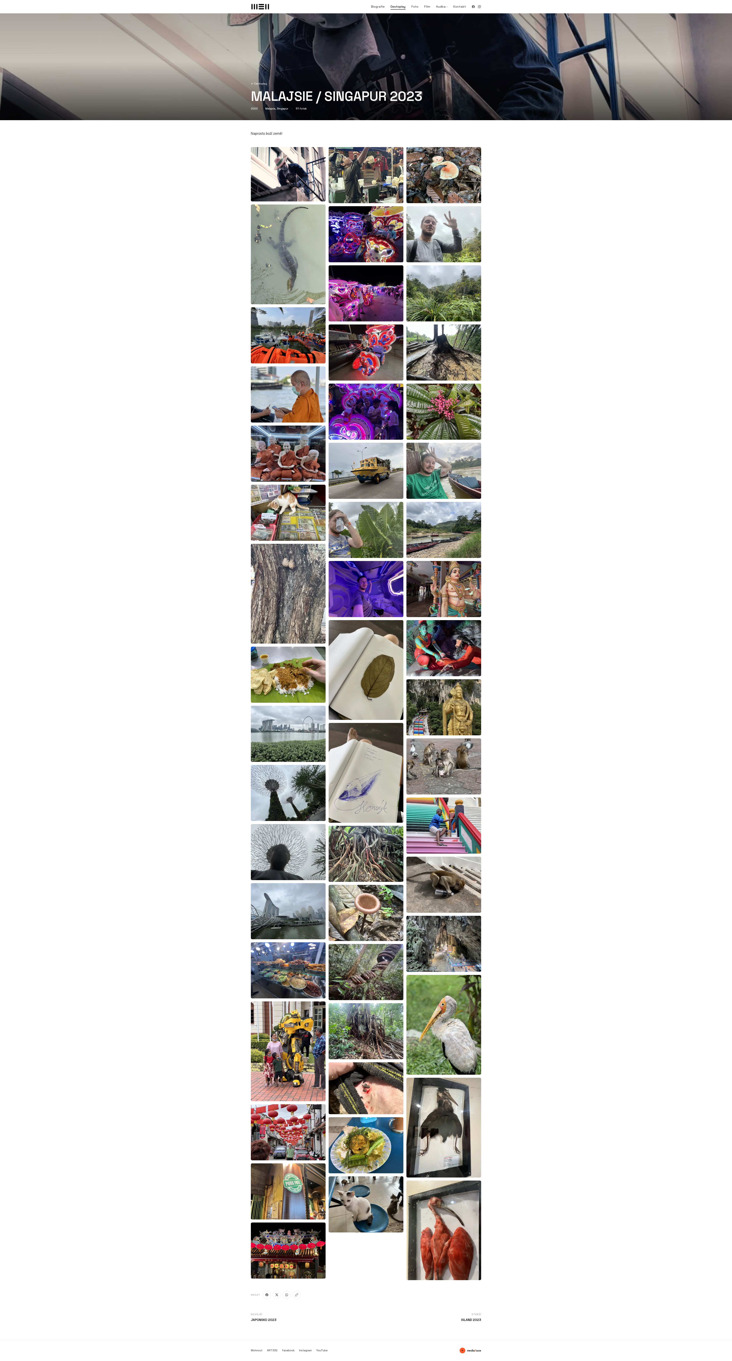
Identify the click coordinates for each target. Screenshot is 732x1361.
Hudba (442, 7)
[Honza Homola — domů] (260, 6)
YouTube (321, 1350)
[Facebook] (473, 6)
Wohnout (256, 1350)
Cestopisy (397, 7)
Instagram (305, 1350)
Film (427, 7)
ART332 (272, 1350)
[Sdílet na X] (277, 1295)
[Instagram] (479, 6)
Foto (415, 7)
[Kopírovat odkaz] (297, 1295)
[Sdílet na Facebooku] (267, 1295)
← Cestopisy (259, 83)
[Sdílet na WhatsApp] (287, 1295)
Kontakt (459, 7)
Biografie (378, 7)
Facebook (288, 1350)
